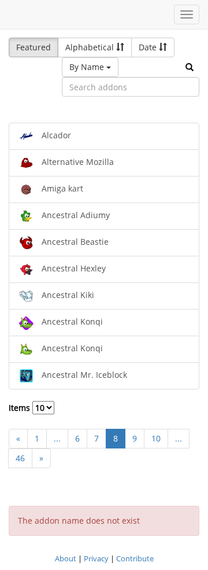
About (65, 558)
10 (156, 438)
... (57, 438)
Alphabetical (90, 47)
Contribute (135, 558)
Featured (33, 47)
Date (149, 47)
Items (20, 407)
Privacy (96, 558)
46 (20, 458)
